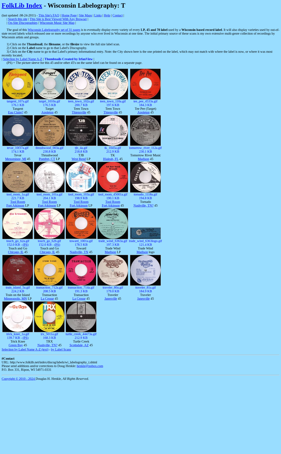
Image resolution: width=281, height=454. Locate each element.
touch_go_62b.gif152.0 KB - (49, 242)
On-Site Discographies (22, 23)
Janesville (111, 298)
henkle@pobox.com (90, 366)
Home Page (69, 15)
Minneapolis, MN (15, 298)
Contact (118, 15)
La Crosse (47, 298)
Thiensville (79, 112)
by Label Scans (61, 349)
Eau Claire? (15, 112)
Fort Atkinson (15, 205)
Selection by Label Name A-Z (22, 59)
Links (98, 15)
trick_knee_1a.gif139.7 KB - (17, 335)
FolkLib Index (22, 5)
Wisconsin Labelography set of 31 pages (54, 30)
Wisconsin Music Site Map (57, 23)
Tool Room (17, 202)
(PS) (25, 244)
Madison (143, 159)
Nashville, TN (79, 252)
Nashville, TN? (143, 205)
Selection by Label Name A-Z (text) (25, 349)
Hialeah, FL (110, 159)
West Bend (79, 159)
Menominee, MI (15, 159)
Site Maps (85, 15)
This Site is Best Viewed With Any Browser (58, 19)
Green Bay (16, 345)
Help (107, 15)
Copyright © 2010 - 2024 (19, 378)
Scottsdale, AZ (79, 345)
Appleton (47, 112)
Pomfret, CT (47, 159)
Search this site (17, 19)
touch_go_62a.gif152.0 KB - (17, 242)
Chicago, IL (15, 252)
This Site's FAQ (48, 15)
